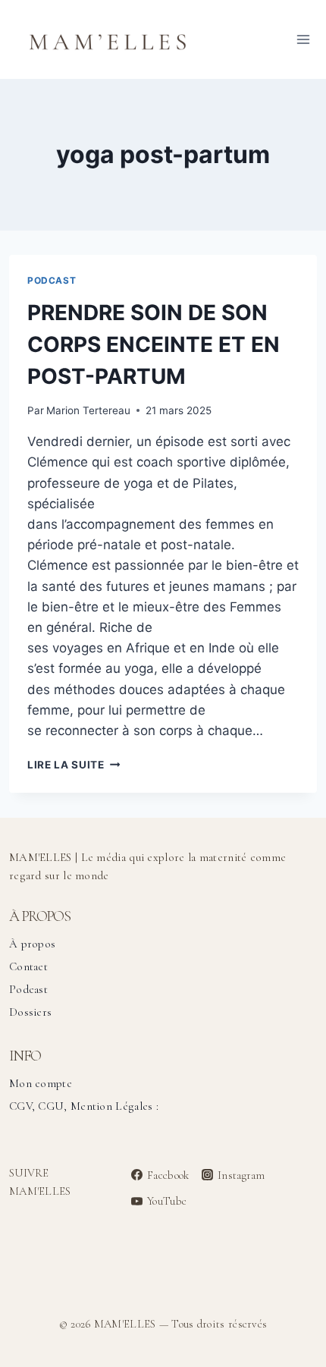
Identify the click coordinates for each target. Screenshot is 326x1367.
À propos (32, 944)
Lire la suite (73, 765)
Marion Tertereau (88, 410)
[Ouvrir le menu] (303, 39)
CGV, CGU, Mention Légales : (83, 1106)
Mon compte (40, 1083)
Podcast (51, 280)
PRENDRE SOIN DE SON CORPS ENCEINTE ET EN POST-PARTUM (153, 344)
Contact (28, 966)
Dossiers (30, 1012)
